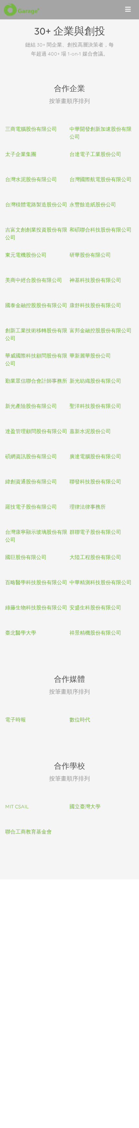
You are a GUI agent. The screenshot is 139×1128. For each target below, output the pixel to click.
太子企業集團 (20, 154)
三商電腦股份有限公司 (31, 129)
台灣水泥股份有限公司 (31, 179)
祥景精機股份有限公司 (95, 633)
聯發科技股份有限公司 (95, 482)
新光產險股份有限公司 (31, 406)
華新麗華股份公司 (90, 356)
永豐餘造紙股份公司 (93, 205)
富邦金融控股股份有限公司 (101, 331)
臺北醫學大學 (20, 633)
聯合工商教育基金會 (28, 832)
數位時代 (80, 720)
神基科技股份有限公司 (95, 280)
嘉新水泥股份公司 (90, 431)
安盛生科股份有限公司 (95, 608)
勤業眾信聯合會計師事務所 (36, 381)
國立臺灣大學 (85, 807)
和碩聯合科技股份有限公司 (101, 230)
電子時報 (15, 720)
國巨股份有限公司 (26, 557)
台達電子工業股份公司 (95, 154)
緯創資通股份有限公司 (31, 482)
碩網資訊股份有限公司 (31, 457)
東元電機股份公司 (26, 255)
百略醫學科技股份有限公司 (36, 582)
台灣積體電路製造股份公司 (36, 205)
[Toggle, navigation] (128, 10)
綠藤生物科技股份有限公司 (36, 608)
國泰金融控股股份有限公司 (36, 305)
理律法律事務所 (88, 507)
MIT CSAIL (17, 807)
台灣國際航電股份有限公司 (101, 179)
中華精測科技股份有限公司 (101, 582)
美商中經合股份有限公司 (33, 280)
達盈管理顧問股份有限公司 (36, 431)
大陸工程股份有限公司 (95, 557)
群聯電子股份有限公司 (95, 532)
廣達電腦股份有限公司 (95, 457)
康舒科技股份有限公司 (95, 305)
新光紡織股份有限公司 (95, 381)
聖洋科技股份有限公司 (95, 406)
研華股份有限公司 (90, 255)
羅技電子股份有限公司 (31, 507)
